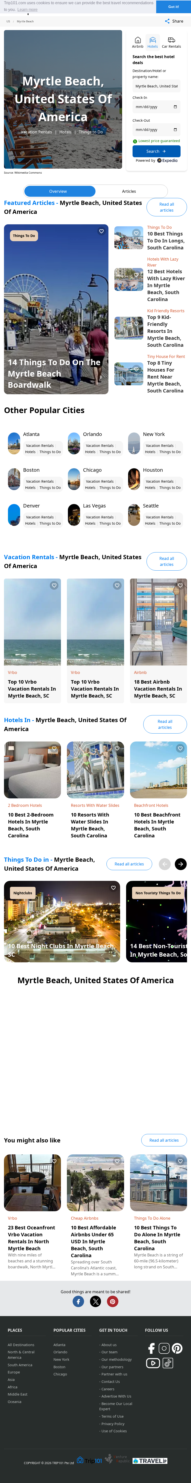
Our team (109, 1352)
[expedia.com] (167, 160)
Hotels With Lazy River (162, 262)
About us (109, 1344)
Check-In (140, 97)
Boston (59, 1367)
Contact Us (110, 1381)
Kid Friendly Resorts (166, 310)
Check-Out (141, 120)
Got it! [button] (173, 7)
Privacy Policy (112, 1423)
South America (20, 1365)
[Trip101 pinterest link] (177, 1348)
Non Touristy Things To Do (158, 893)
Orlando (60, 1352)
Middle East (17, 1394)
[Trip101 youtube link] (153, 1363)
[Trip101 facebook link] (151, 1348)
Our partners (112, 1367)
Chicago (60, 1374)
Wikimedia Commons (28, 172)
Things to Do (91, 132)
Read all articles (166, 207)
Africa (12, 1387)
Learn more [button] (27, 9)
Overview (58, 191)
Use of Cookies (114, 1431)
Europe (14, 1372)
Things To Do (24, 235)
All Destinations (21, 1344)
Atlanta (59, 1344)
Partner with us (114, 1374)
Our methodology (116, 1359)
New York (61, 1359)
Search (152, 151)
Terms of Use (112, 1416)
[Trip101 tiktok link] (168, 1363)
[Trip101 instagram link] (164, 1348)
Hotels (65, 132)
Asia (11, 1379)
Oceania (14, 1401)
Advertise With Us (116, 1396)
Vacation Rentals (36, 132)
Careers (107, 1389)
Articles (129, 191)
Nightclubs (22, 893)
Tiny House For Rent (166, 356)
